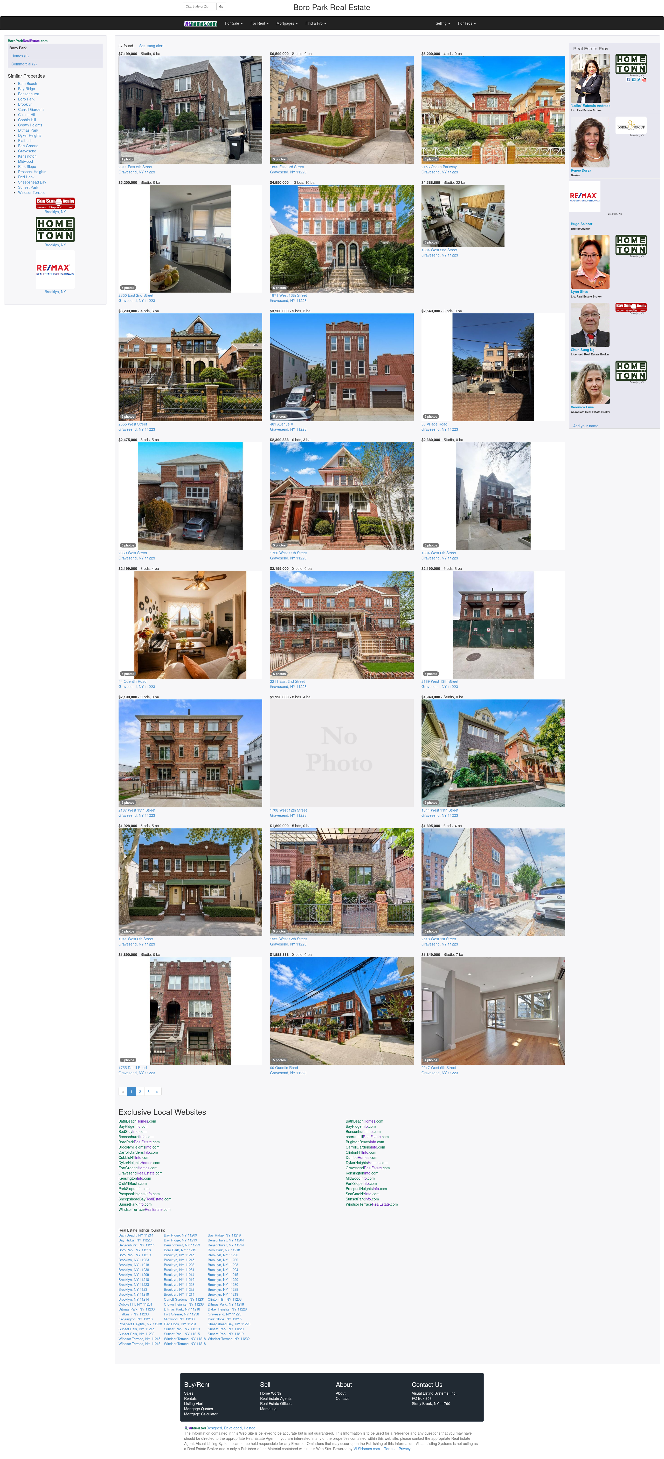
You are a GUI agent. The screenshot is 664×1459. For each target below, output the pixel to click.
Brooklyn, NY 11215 (179, 1254)
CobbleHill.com (134, 1157)
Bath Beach (27, 83)
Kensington (27, 156)
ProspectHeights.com (366, 1188)
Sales (188, 1393)
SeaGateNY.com (362, 1193)
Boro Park (26, 99)
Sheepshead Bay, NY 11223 (229, 1323)
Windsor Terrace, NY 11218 (185, 1338)
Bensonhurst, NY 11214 (137, 1244)
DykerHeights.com (139, 1162)
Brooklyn (25, 104)
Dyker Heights (29, 135)
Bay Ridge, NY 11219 (224, 1235)
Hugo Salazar (581, 224)
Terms (389, 1448)
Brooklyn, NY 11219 (179, 1279)
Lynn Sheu (579, 292)
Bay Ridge (26, 88)
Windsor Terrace (31, 192)
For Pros (465, 23)
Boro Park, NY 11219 (180, 1249)
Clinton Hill (27, 114)
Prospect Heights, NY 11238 (140, 1323)
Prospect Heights (32, 171)
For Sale (232, 23)
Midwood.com (360, 1178)
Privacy (405, 1448)
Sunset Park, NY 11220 (226, 1328)
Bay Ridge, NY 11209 (180, 1235)
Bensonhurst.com (363, 1131)
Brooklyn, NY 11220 (223, 1254)
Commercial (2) (23, 63)
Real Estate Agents (276, 1398)
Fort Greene (28, 145)
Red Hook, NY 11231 (180, 1323)
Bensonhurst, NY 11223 (182, 1244)
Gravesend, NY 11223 (224, 1314)
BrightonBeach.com (365, 1141)
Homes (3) (19, 55)
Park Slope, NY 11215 (224, 1318)
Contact (342, 1398)
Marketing (268, 1408)
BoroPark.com (139, 1141)
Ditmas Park (28, 130)
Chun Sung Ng (582, 350)
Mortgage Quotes (198, 1408)
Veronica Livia (582, 407)
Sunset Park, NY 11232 (136, 1333)
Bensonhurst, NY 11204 (226, 1240)
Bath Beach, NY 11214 (136, 1235)
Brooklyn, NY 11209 (134, 1274)
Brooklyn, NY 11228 (223, 1264)
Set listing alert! (151, 45)
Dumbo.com (361, 1157)
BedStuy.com (133, 1131)
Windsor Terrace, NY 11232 (229, 1338)
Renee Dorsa (581, 170)
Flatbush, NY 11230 (134, 1314)
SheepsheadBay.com (145, 1198)
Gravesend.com (368, 1167)
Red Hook (26, 176)
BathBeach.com (137, 1121)
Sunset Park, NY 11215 (136, 1328)
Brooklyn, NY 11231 (179, 1269)
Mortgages (285, 23)
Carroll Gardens (31, 109)
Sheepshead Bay (32, 182)
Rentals (190, 1398)
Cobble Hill (27, 119)
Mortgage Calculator (201, 1413)
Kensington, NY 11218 (136, 1318)
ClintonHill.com (361, 1152)
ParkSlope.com (361, 1183)
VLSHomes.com (367, 1448)
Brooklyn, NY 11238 (134, 1269)
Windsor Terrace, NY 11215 (139, 1338)
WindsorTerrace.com (372, 1204)
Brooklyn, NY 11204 (223, 1269)
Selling (442, 23)
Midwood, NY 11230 (179, 1318)
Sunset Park (28, 187)
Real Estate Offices (276, 1403)
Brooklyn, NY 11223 (134, 1259)
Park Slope (27, 166)
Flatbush (25, 140)
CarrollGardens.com (365, 1147)
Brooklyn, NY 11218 (134, 1264)
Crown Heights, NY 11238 (184, 1304)
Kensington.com (362, 1173)
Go (221, 6)
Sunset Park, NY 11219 (182, 1328)
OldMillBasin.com (133, 1183)
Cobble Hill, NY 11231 (135, 1304)
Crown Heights (30, 124)
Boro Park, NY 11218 (135, 1249)
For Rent (258, 23)
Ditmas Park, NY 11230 (137, 1309)
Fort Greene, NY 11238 (181, 1314)
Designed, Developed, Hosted (230, 1427)
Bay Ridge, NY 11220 (135, 1240)
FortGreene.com (138, 1167)
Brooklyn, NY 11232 (179, 1289)
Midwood (25, 161)
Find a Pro (315, 23)
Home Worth (270, 1393)
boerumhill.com (367, 1136)
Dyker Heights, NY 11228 (227, 1309)
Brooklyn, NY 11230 (223, 1259)
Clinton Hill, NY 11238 (224, 1299)
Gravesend (27, 150)
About (340, 1393)
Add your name (585, 425)
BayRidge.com (134, 1126)
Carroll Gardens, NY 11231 (184, 1299)
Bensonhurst (28, 93)
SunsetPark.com (362, 1198)
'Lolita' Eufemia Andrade (590, 106)
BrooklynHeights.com (139, 1147)
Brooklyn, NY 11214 (179, 1274)
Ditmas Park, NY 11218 (226, 1304)
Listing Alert (193, 1403)
